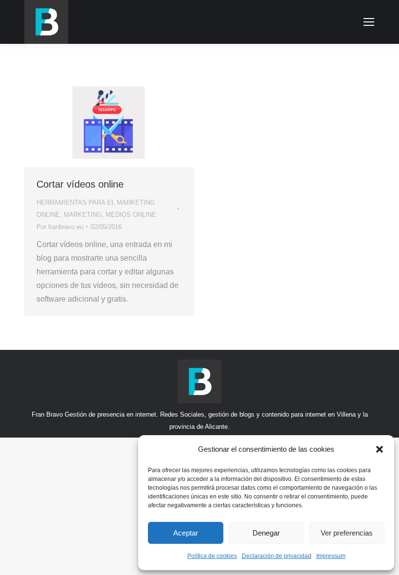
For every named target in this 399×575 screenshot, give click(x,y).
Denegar (266, 533)
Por (59, 226)
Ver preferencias (347, 533)
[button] (379, 449)
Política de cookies (212, 556)
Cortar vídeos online (80, 184)
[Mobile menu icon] (369, 22)
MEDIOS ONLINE (131, 214)
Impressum (330, 556)
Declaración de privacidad (276, 556)
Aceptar (185, 533)
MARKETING (83, 214)
